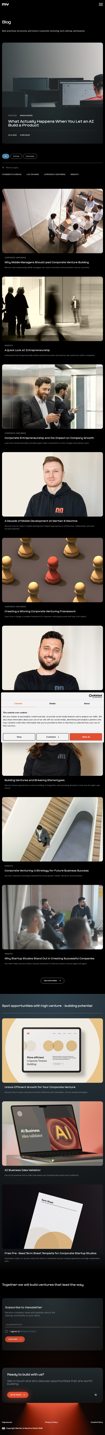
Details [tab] (52, 703)
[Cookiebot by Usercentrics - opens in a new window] (91, 696)
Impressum (7, 1422)
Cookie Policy (97, 1422)
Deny (19, 737)
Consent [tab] (18, 703)
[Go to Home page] (5, 4)
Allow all (86, 737)
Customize (51, 737)
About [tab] (87, 703)
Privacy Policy (51, 1422)
